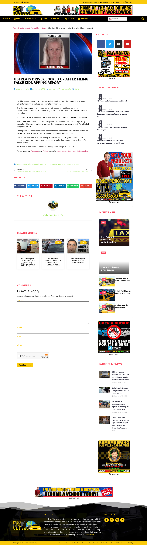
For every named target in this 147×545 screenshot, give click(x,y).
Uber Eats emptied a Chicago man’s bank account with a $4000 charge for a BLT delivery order (28, 262)
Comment (22, 300)
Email (19, 336)
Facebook (35, 151)
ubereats (75, 164)
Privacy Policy (110, 543)
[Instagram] (118, 44)
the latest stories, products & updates (72, 151)
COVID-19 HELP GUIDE (50, 19)
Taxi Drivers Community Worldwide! (26, 28)
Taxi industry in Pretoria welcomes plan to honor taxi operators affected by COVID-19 (113, 114)
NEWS (7, 19)
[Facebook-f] (101, 44)
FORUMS (70, 19)
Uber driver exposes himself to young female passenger (78, 260)
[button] (20, 186)
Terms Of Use (101, 543)
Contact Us (92, 543)
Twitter (46, 151)
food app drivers (54, 164)
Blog (100, 97)
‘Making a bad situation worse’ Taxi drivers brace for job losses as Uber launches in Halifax (53, 262)
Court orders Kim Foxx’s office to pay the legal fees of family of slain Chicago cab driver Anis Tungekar (120, 423)
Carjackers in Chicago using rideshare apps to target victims (120, 390)
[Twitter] (110, 44)
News (44, 28)
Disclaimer (124, 543)
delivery (23, 164)
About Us (85, 543)
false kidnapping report (37, 164)
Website (20, 345)
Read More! (89, 534)
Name (19, 328)
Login (17, 2)
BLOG (18, 19)
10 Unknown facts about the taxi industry (112, 101)
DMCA (118, 543)
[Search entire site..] (143, 18)
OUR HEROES (31, 19)
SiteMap (130, 543)
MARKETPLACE (85, 19)
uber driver (66, 164)
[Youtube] (127, 44)
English (114, 18)
